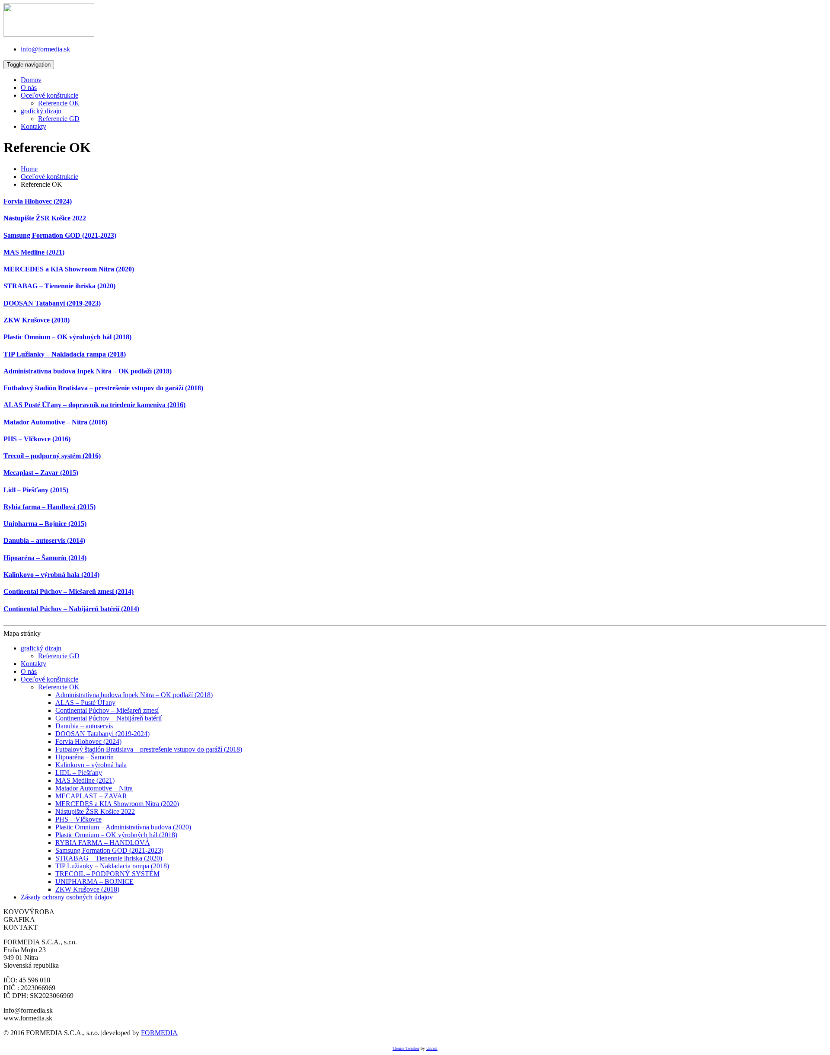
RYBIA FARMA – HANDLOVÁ (102, 842)
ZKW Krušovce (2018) (36, 320)
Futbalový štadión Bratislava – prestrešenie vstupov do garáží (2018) (103, 388)
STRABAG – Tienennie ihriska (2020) (59, 286)
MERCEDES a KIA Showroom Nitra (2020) (68, 269)
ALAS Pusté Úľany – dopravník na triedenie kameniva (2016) (94, 404)
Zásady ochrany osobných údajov (67, 897)
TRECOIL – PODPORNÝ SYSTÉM (107, 873)
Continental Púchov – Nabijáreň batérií (108, 718)
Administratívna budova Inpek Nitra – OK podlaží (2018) (87, 371)
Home (29, 168)
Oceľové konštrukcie (49, 95)
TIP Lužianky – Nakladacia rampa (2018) (64, 354)
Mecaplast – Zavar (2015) (40, 472)
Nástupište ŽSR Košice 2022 (44, 218)
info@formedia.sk (45, 49)
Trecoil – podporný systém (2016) (52, 455)
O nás (29, 87)
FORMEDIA (159, 1032)
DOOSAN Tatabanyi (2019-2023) (52, 303)
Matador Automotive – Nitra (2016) (55, 422)
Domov (31, 79)
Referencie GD (59, 118)
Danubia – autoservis (84, 726)
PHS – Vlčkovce (78, 819)
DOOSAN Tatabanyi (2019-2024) (102, 733)
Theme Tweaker (406, 1048)
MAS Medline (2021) (33, 252)
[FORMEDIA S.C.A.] (48, 34)
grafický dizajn (41, 111)
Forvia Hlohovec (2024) (37, 201)
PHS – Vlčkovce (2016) (36, 439)
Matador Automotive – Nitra (94, 788)
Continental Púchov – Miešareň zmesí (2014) (68, 591)
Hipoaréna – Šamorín (84, 757)
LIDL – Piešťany (78, 772)
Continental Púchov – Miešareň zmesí (107, 710)
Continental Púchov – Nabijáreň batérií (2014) (71, 608)
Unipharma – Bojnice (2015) (44, 523)
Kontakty (33, 126)
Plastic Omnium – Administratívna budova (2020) (123, 827)
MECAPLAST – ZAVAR (91, 796)
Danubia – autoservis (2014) (44, 540)
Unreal (431, 1048)
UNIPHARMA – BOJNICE (94, 881)
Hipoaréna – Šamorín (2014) (44, 557)
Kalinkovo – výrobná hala (91, 764)
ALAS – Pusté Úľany (85, 702)
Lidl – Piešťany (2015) (35, 490)
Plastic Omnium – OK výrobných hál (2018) (67, 337)
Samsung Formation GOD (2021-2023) (59, 235)
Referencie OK (59, 103)
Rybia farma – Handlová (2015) (49, 506)
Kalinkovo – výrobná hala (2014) (51, 574)
